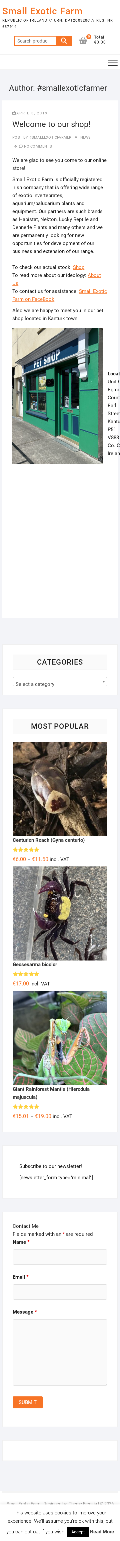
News (85, 137)
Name (21, 1242)
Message (25, 1312)
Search (64, 41)
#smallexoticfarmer (50, 137)
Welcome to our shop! (51, 124)
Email (21, 1277)
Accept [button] (78, 1531)
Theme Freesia (83, 1503)
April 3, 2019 (32, 113)
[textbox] (60, 684)
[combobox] (60, 681)
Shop (78, 267)
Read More (102, 1532)
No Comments (38, 146)
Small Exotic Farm (42, 11)
